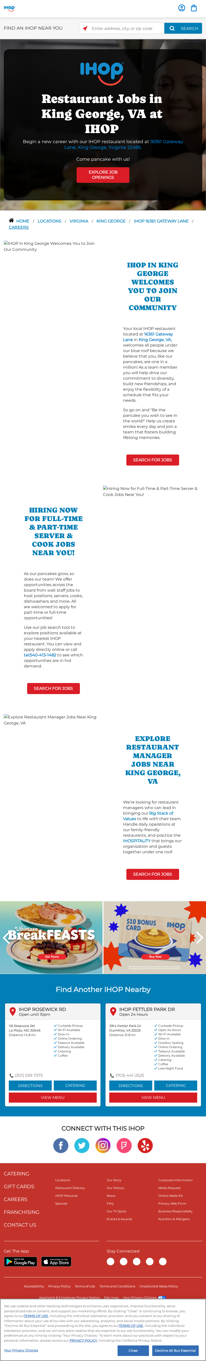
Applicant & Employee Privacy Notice (69, 1297)
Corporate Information (175, 1180)
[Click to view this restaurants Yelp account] (145, 1145)
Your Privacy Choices (140, 1297)
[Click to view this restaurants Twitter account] (81, 1145)
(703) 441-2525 (130, 1075)
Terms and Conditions (117, 1286)
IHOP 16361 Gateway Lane (162, 221)
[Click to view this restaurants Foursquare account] (124, 1145)
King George (111, 221)
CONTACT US (20, 1225)
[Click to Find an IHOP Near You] (85, 28)
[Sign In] (182, 8)
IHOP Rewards (66, 1196)
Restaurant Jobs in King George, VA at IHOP (102, 113)
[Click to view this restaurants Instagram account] (103, 1145)
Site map (111, 1297)
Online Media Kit (170, 1196)
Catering (75, 1085)
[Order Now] (194, 8)
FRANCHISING (21, 1212)
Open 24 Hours (133, 1014)
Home (23, 221)
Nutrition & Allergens (174, 1219)
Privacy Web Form (172, 1203)
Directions (30, 1085)
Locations (50, 221)
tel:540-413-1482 (40, 655)
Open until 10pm (34, 1014)
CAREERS (15, 1199)
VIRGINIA (79, 221)
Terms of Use (85, 1286)
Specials (61, 1203)
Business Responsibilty (175, 1211)
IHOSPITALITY (136, 840)
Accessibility (34, 1286)
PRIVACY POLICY (83, 1340)
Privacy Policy (59, 1286)
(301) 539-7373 (29, 1075)
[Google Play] (20, 1262)
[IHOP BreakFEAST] (51, 937)
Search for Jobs (152, 460)
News (111, 1196)
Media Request (169, 1188)
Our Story (114, 1180)
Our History (115, 1188)
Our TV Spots (116, 1211)
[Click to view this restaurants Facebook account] (60, 1145)
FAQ (110, 1203)
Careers (19, 227)
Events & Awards (119, 1219)
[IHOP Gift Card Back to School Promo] (155, 937)
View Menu (53, 1097)
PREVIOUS (6, 937)
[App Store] (56, 1262)
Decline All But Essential (175, 1350)
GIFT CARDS (19, 1186)
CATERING (16, 1174)
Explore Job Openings (103, 175)
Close (133, 1350)
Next (199, 937)
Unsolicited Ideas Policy (158, 1286)
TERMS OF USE (36, 1316)
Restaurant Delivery (70, 1188)
